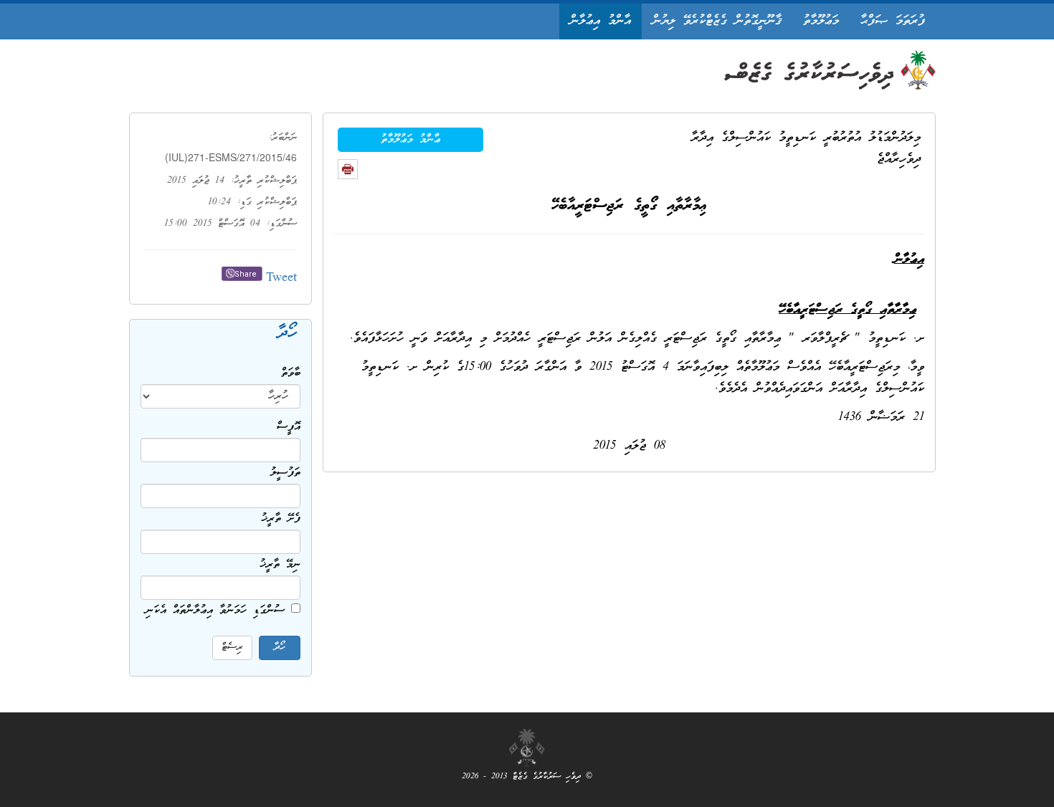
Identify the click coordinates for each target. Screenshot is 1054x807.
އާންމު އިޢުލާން (600, 21)
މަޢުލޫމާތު (821, 21)
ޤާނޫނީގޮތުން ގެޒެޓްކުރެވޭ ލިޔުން (717, 21)
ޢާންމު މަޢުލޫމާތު (410, 139)
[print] (348, 169)
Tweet (281, 278)
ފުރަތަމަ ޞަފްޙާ (892, 21)
